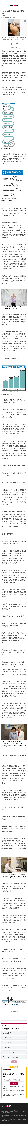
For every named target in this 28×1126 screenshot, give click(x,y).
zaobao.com (13, 1112)
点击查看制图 (14, 1004)
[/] (14, 6)
